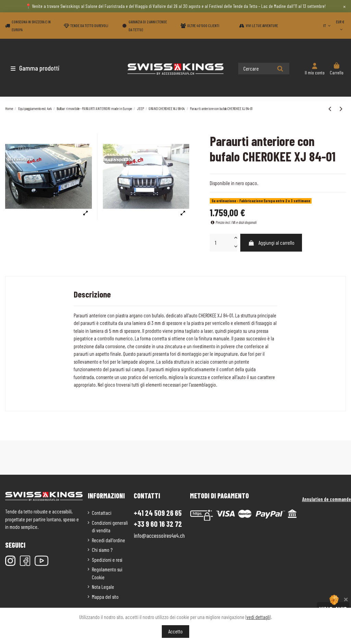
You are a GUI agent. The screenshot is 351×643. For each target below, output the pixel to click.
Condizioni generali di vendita (110, 527)
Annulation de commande (326, 499)
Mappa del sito (105, 597)
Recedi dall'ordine (108, 540)
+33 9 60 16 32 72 (158, 524)
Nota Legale (103, 587)
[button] (45, 67)
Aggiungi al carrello (276, 243)
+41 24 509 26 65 (158, 512)
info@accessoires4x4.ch (159, 535)
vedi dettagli (258, 617)
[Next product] (341, 108)
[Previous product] (330, 108)
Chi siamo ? (102, 550)
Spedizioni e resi (107, 560)
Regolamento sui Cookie (107, 573)
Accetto (175, 631)
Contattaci (101, 513)
